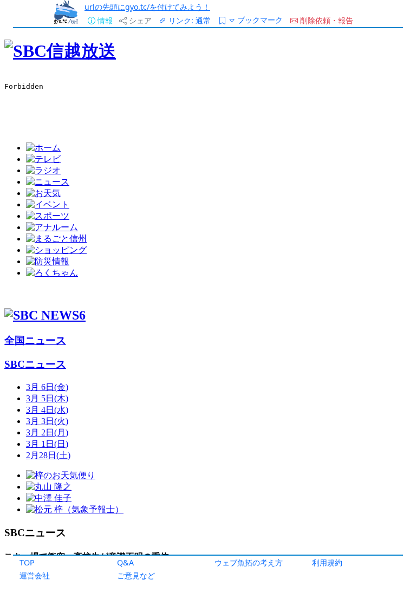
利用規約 (327, 562)
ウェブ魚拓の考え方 (248, 562)
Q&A (125, 562)
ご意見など (136, 575)
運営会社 (35, 575)
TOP (27, 562)
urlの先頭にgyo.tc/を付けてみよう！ (147, 7)
